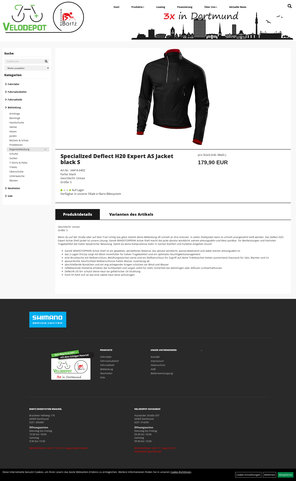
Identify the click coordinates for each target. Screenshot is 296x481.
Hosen (13, 131)
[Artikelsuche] (290, 6)
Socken (13, 158)
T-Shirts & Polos (18, 162)
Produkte (137, 7)
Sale (10, 196)
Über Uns (209, 7)
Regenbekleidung (19, 149)
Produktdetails (77, 214)
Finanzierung (184, 7)
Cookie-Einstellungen (248, 474)
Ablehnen (269, 474)
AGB (153, 369)
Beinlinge (14, 118)
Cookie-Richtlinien (180, 472)
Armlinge (14, 113)
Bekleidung (14, 107)
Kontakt (155, 356)
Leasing (160, 7)
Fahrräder (13, 84)
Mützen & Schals (19, 140)
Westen (13, 180)
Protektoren (16, 144)
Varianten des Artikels (131, 214)
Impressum (157, 361)
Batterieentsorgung (162, 373)
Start (116, 7)
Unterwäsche (16, 176)
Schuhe (13, 153)
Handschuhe (16, 122)
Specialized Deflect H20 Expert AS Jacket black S (116, 159)
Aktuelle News (237, 7)
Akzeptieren (285, 474)
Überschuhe (16, 171)
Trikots (13, 167)
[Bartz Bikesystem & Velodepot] (43, 17)
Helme (13, 127)
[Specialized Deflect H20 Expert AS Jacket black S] (173, 97)
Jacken (13, 136)
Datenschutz (158, 365)
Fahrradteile (15, 99)
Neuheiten (14, 188)
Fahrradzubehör (17, 91)
